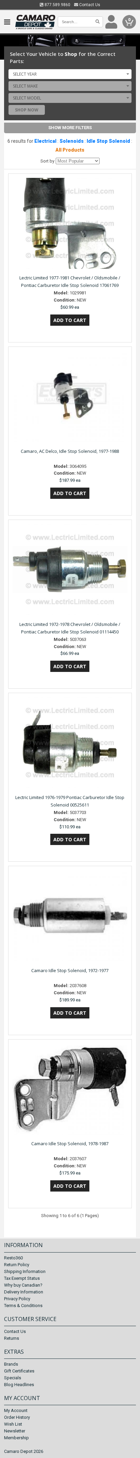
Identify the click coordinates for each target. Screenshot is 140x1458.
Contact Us (89, 4)
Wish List (13, 1424)
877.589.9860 (56, 4)
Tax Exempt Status (22, 1278)
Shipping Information (25, 1271)
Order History (17, 1417)
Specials (12, 1377)
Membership (16, 1437)
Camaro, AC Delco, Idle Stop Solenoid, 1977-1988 (70, 451)
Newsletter (14, 1430)
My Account (16, 1410)
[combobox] (69, 74)
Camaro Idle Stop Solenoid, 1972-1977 (69, 970)
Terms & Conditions (23, 1305)
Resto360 (13, 1257)
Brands (11, 1364)
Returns (11, 1338)
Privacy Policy (17, 1298)
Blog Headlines (19, 1384)
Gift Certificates (19, 1370)
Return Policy (16, 1264)
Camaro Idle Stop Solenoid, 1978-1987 (69, 1143)
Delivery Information (23, 1291)
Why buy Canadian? (23, 1285)
